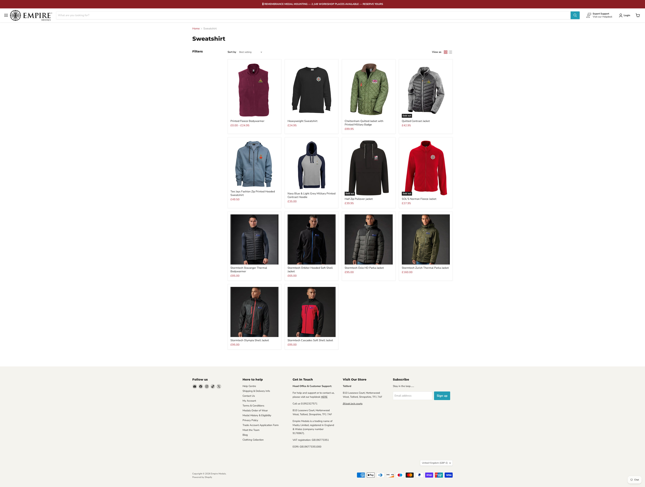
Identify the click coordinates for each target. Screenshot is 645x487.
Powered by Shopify (202, 477)
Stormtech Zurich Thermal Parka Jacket (425, 268)
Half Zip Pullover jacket (359, 199)
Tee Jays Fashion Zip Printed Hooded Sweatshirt (252, 193)
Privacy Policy (250, 420)
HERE (324, 397)
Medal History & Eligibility (257, 415)
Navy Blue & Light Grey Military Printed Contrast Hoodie (311, 195)
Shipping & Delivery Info (256, 391)
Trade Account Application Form (261, 425)
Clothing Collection (253, 439)
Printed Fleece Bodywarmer (247, 121)
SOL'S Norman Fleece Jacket (419, 199)
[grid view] (445, 52)
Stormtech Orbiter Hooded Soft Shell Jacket (310, 269)
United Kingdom (435, 462)
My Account (249, 400)
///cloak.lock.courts (352, 403)
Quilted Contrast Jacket (416, 121)
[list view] (450, 52)
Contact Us (249, 396)
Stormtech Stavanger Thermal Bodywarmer (248, 269)
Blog (245, 435)
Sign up (442, 396)
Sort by (232, 52)
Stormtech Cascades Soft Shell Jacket (310, 340)
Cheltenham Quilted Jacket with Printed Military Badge (364, 122)
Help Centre (249, 386)
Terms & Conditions (253, 405)
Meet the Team (251, 430)
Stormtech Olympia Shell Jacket (249, 340)
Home (196, 28)
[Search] (575, 15)
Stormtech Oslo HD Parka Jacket (364, 268)
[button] (625, 15)
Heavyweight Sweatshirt (302, 121)
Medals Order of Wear (255, 410)
